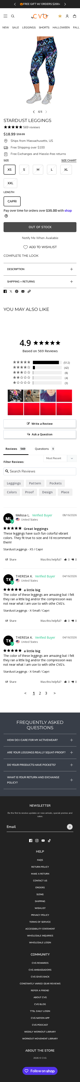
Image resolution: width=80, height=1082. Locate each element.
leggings (14, 483)
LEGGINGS (29, 27)
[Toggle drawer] (5, 16)
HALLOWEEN (61, 27)
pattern (35, 483)
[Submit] (70, 827)
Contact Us (40, 880)
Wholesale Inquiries (40, 935)
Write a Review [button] (42, 424)
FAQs (40, 860)
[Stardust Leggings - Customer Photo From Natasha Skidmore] (64, 396)
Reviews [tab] (11, 449)
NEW (5, 27)
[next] (65, 4)
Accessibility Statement (40, 928)
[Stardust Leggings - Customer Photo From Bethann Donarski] (15, 396)
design (47, 492)
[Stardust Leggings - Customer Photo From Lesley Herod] (32, 396)
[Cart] (74, 16)
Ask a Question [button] (42, 434)
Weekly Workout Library (40, 1031)
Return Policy (40, 867)
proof (29, 492)
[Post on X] (11, 291)
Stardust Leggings (15, 549)
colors (12, 492)
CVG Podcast (40, 1025)
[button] (29, 291)
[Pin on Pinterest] (16, 291)
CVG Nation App (40, 1018)
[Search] (13, 16)
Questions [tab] (42, 449)
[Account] (67, 16)
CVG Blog (40, 1004)
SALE (15, 27)
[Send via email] (22, 291)
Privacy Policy (40, 915)
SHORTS (44, 27)
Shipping (40, 901)
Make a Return (40, 873)
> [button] (55, 693)
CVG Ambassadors (40, 969)
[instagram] (36, 840)
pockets (56, 483)
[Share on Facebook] (5, 291)
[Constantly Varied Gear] (40, 16)
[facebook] (30, 840)
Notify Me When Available (40, 238)
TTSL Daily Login (40, 1011)
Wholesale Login (40, 942)
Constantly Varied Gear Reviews (40, 983)
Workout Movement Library (40, 1038)
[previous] (15, 4)
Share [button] (12, 559)
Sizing (40, 894)
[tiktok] (49, 840)
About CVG (40, 997)
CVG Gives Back (40, 976)
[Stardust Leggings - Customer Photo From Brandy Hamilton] (48, 396)
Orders (40, 887)
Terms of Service (40, 922)
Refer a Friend (40, 990)
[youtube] (43, 840)
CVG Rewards (40, 963)
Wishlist (40, 908)
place (65, 492)
